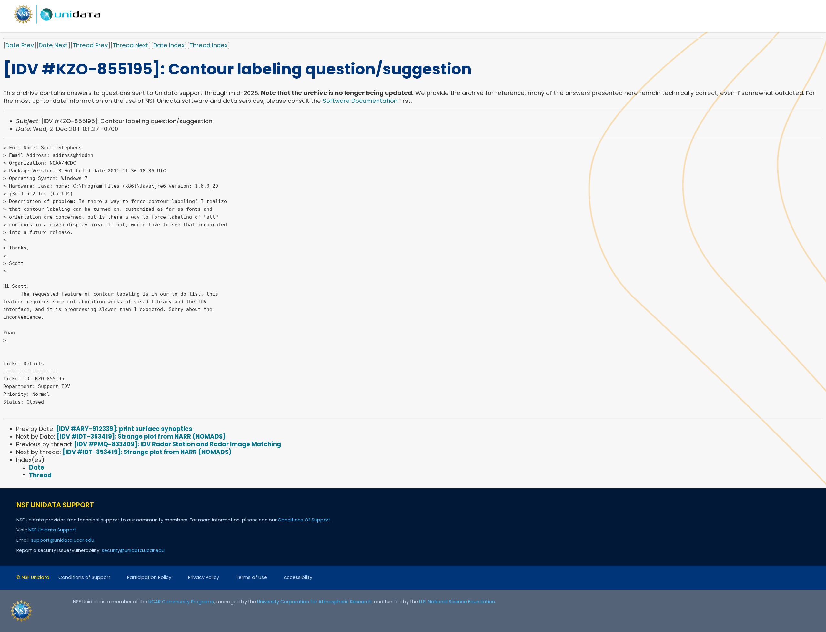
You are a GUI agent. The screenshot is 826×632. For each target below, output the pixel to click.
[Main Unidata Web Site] (57, 23)
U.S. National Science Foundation (457, 601)
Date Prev (19, 45)
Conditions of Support (84, 577)
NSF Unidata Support (52, 530)
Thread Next (130, 45)
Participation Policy (149, 577)
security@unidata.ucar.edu (133, 550)
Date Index (169, 45)
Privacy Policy (203, 577)
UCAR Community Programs (181, 601)
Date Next (53, 45)
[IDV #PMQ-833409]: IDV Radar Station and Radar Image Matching (177, 444)
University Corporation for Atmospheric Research (314, 601)
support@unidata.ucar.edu (62, 540)
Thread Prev (90, 45)
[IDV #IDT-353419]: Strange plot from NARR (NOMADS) (141, 437)
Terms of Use (251, 577)
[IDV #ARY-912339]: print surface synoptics (124, 429)
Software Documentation (360, 101)
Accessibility (298, 577)
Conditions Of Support (304, 520)
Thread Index (208, 45)
